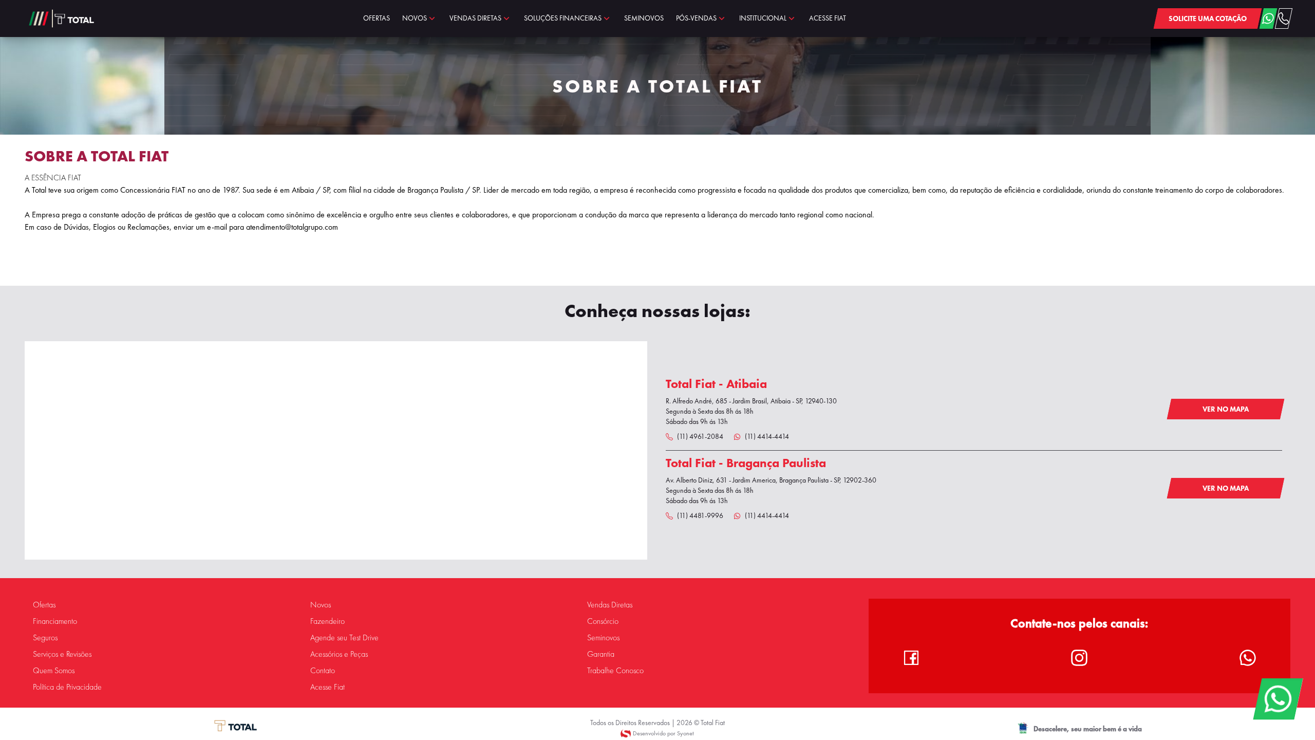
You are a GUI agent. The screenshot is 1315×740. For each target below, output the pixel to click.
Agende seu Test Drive (344, 637)
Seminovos (603, 637)
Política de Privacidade (67, 687)
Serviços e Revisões (62, 654)
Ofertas (44, 604)
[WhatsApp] (1278, 698)
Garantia (600, 654)
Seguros (45, 637)
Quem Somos (53, 670)
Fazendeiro (327, 621)
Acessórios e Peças (339, 654)
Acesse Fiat (327, 687)
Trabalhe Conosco (615, 670)
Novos (320, 604)
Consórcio (602, 621)
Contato (322, 670)
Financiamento (55, 621)
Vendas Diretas (609, 604)
